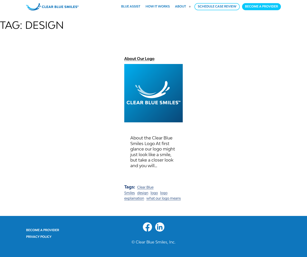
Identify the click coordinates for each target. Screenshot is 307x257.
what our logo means (163, 198)
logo (154, 193)
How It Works (158, 6)
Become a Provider (261, 6)
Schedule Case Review (217, 6)
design (142, 193)
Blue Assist (130, 6)
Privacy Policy (39, 236)
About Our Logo (139, 58)
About (180, 6)
